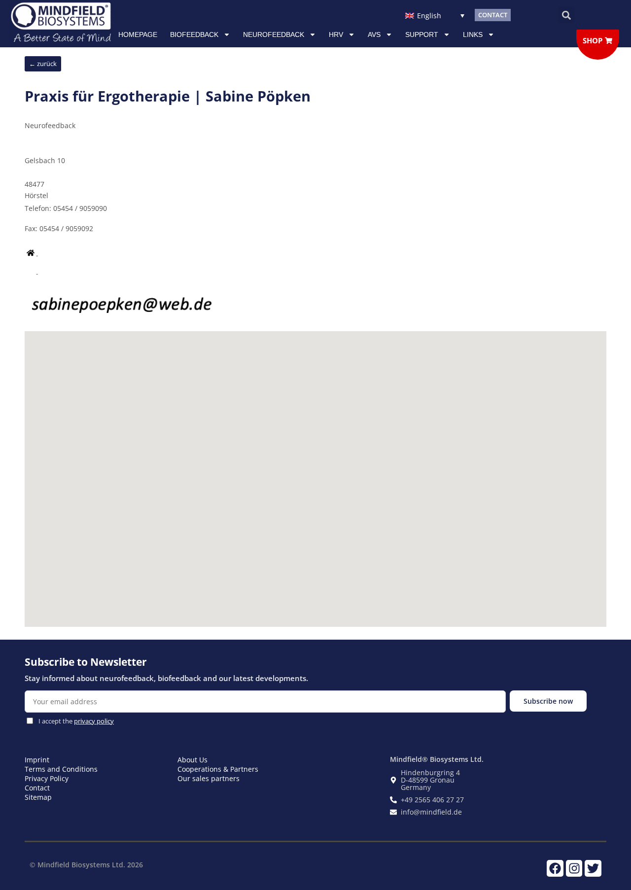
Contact (37, 787)
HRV (336, 34)
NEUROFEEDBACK (273, 34)
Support (421, 34)
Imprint (37, 759)
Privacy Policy (47, 778)
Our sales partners (208, 778)
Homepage (137, 34)
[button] (566, 15)
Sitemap (38, 797)
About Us (192, 759)
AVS (374, 34)
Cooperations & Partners (217, 769)
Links (473, 34)
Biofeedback (194, 34)
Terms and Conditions (61, 769)
